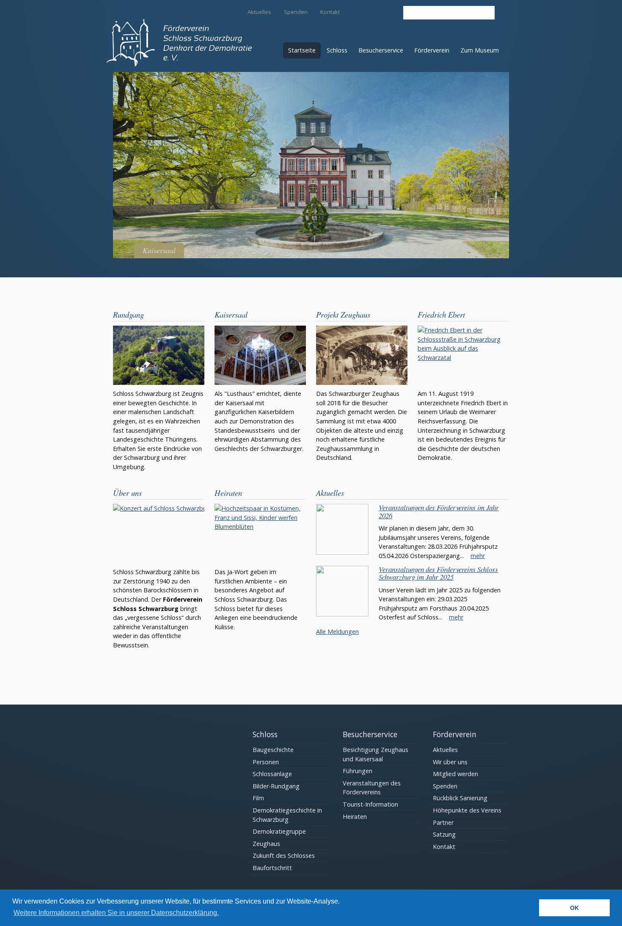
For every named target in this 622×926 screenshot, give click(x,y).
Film (258, 798)
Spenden (296, 12)
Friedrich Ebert (441, 314)
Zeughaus (266, 844)
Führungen (357, 771)
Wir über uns (450, 762)
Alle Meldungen (337, 631)
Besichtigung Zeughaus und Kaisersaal (375, 754)
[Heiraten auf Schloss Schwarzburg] (260, 533)
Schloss (337, 50)
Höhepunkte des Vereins (467, 810)
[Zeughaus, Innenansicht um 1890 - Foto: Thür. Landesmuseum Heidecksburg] (361, 355)
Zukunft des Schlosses (284, 855)
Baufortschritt (272, 868)
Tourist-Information (370, 804)
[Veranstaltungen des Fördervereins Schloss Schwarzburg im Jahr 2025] (342, 614)
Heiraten (228, 492)
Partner (443, 822)
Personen (266, 762)
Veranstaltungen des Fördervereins (372, 787)
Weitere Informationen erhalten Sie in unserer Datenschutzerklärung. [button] (116, 912)
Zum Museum (479, 50)
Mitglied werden (455, 774)
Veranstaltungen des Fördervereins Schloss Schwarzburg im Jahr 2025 (438, 573)
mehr (478, 556)
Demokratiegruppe (279, 831)
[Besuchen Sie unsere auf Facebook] (391, 11)
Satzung (444, 834)
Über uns (127, 492)
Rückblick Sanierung (460, 798)
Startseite (302, 50)
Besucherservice (380, 50)
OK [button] (574, 907)
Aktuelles (259, 12)
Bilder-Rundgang (276, 786)
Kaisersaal (231, 314)
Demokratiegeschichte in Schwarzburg (287, 815)
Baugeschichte (273, 750)
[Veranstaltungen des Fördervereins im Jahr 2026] (342, 552)
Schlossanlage (272, 774)
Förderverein (431, 50)
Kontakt (330, 12)
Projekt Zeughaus (343, 314)
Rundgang (128, 314)
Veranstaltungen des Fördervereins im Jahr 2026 (439, 511)
